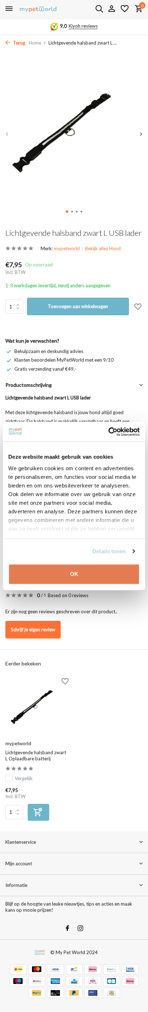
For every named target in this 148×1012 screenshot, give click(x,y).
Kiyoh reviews (83, 26)
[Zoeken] (99, 8)
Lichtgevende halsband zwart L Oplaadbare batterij (35, 755)
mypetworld (67, 248)
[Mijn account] (111, 9)
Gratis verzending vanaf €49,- (45, 369)
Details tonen (109, 551)
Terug (18, 43)
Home (35, 43)
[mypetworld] (38, 9)
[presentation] (7, 134)
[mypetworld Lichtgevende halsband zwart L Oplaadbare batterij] (37, 707)
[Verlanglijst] (125, 9)
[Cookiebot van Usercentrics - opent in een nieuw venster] (108, 431)
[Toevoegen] (38, 812)
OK (74, 574)
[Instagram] (80, 928)
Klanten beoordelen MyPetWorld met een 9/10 (64, 360)
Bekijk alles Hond (103, 248)
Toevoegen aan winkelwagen (78, 306)
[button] (67, 211)
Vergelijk (24, 778)
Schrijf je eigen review (33, 629)
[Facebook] (67, 928)
